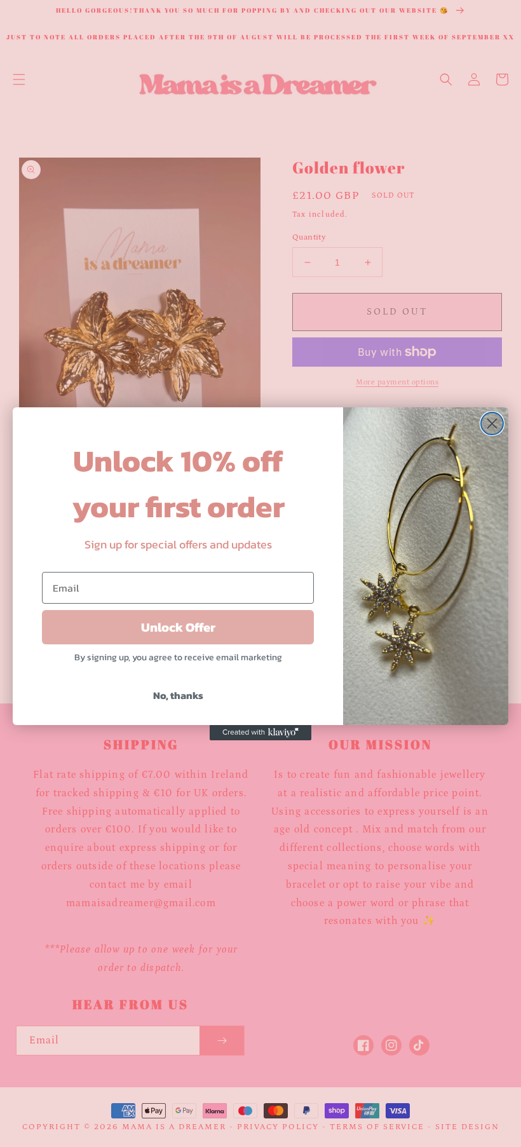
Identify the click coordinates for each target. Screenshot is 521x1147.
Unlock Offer (178, 627)
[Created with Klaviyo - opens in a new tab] (260, 732)
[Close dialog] (492, 423)
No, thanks (178, 695)
